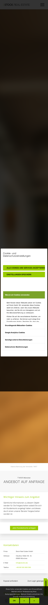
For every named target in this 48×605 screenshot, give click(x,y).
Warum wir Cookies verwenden (17, 295)
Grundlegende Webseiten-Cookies (18, 325)
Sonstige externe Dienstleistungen (18, 340)
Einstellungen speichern (19, 274)
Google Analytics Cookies (15, 332)
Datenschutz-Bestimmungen (16, 347)
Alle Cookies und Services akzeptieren (26, 268)
